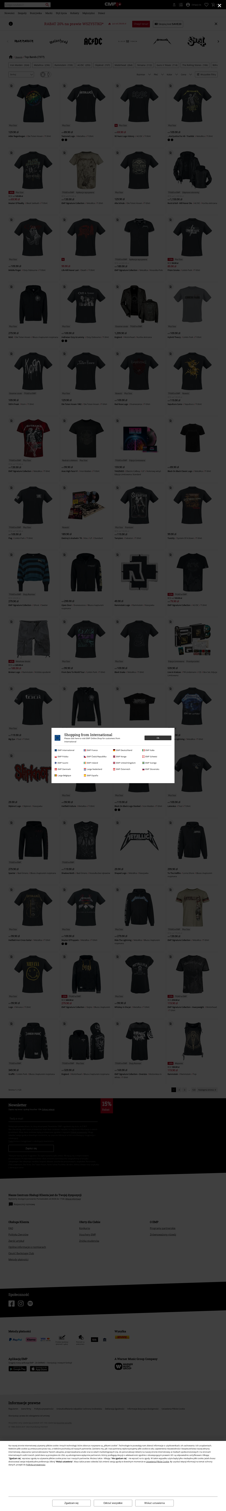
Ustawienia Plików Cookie (157, 1461)
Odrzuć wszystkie (113, 1503)
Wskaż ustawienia (154, 1503)
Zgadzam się (71, 1503)
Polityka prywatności (35, 1464)
